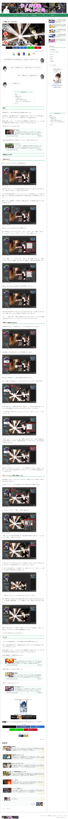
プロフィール (60, 815)
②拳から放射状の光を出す (21, 99)
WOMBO (30, 721)
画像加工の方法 (18, 96)
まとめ (16, 103)
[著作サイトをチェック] (20, 736)
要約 (16, 94)
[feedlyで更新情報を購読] (25, 736)
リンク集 (64, 815)
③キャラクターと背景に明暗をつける (23, 101)
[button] (65, 65)
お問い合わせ (54, 815)
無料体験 (54, 85)
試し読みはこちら (23, 712)
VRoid (27, 721)
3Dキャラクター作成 (11, 721)
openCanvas (22, 721)
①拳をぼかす (19, 97)
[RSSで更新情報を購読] (27, 736)
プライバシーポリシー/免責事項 (45, 815)
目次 (22, 92)
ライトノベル (35, 721)
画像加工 (4, 721)
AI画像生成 (17, 721)
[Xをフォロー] (22, 736)
